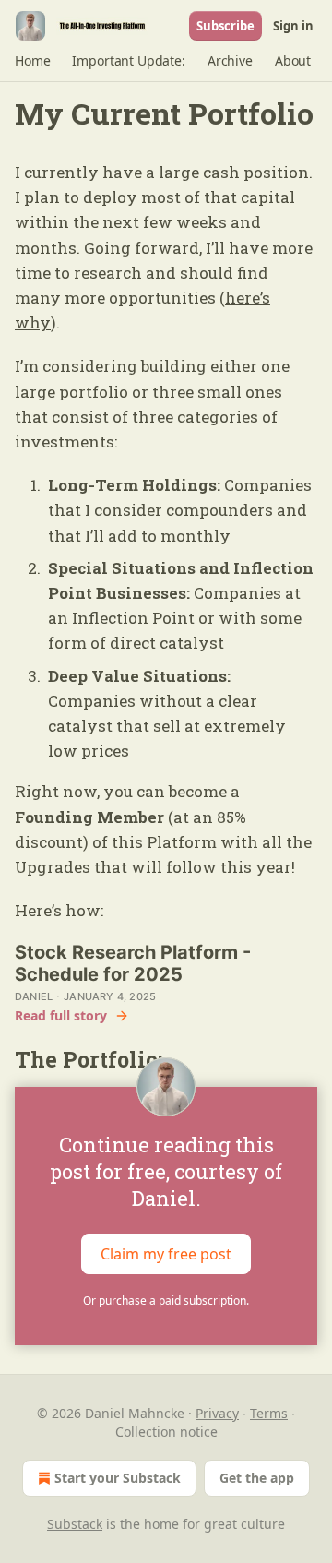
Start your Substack (117, 1477)
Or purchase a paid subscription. (166, 1300)
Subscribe (225, 26)
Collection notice (166, 1431)
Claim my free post (166, 1253)
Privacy (217, 1413)
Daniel (34, 996)
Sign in (293, 26)
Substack (74, 1524)
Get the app (256, 1477)
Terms (269, 1413)
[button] (32, 61)
